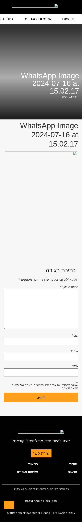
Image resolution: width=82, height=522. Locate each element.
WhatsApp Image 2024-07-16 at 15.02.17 (50, 83)
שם (75, 335)
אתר (75, 366)
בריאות (33, 464)
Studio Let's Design (55, 512)
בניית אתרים (14, 512)
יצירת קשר (41, 453)
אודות (73, 464)
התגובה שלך (69, 287)
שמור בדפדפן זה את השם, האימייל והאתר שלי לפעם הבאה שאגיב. (44, 387)
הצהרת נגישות (33, 500)
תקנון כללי (51, 500)
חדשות (68, 19)
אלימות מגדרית (37, 19)
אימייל (73, 351)
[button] (60, 464)
